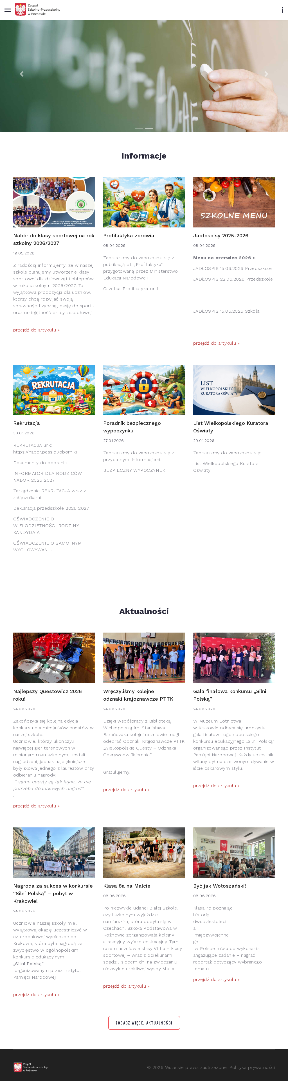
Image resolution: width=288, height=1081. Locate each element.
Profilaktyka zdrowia (128, 235)
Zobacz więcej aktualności (144, 1023)
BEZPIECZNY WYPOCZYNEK (134, 470)
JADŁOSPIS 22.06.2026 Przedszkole (233, 279)
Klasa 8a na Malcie (126, 886)
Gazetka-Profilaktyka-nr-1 (130, 288)
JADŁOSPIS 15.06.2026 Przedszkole (232, 268)
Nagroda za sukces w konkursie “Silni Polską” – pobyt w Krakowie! (53, 893)
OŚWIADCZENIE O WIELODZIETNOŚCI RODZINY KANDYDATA (46, 525)
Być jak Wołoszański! (219, 886)
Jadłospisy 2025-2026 (220, 235)
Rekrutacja (26, 423)
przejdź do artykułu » (36, 330)
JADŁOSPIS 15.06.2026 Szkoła (226, 311)
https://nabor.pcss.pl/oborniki (45, 452)
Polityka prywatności (252, 1067)
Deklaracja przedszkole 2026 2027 (51, 508)
